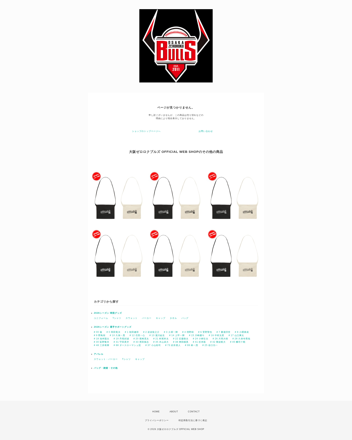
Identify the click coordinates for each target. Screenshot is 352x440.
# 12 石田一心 (137, 335)
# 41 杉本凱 (199, 342)
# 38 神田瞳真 (180, 342)
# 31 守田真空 (121, 342)
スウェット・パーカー (106, 359)
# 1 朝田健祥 (132, 332)
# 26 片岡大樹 (220, 338)
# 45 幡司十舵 (237, 342)
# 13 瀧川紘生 (157, 335)
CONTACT (194, 411)
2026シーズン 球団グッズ (108, 313)
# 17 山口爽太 (236, 335)
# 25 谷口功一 (210, 345)
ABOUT (174, 411)
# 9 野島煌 (99, 335)
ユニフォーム (101, 318)
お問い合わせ (206, 131)
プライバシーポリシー (157, 420)
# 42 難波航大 (218, 342)
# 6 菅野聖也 (205, 332)
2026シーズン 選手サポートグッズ (112, 327)
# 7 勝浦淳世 (223, 332)
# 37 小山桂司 (153, 345)
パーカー (146, 318)
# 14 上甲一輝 (177, 335)
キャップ (160, 318)
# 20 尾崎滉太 (141, 338)
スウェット (132, 318)
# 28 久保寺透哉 (241, 338)
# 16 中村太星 (216, 335)
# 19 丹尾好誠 (121, 338)
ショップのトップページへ (146, 131)
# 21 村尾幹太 (161, 338)
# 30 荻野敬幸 (101, 342)
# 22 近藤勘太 (180, 338)
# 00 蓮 (98, 332)
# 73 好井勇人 (173, 345)
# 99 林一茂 (191, 345)
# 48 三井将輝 (101, 345)
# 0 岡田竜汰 (113, 332)
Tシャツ (117, 318)
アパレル (98, 354)
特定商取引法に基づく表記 (193, 420)
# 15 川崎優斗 (196, 335)
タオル (173, 318)
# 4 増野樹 (188, 332)
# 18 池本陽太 (101, 338)
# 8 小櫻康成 (242, 332)
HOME (156, 411)
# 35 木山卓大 (161, 342)
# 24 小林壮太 (200, 338)
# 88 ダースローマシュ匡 (127, 345)
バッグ (184, 318)
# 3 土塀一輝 (171, 332)
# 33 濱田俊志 (141, 342)
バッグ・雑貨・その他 (106, 368)
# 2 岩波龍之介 (151, 332)
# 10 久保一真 (117, 335)
